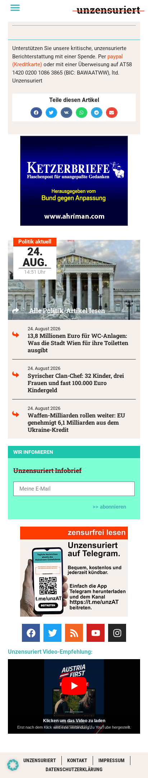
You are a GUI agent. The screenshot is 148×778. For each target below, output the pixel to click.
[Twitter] (52, 633)
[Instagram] (117, 633)
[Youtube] (96, 633)
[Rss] (74, 633)
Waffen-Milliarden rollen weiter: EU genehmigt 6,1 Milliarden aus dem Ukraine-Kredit (76, 422)
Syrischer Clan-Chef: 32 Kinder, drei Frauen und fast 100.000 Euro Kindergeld (76, 383)
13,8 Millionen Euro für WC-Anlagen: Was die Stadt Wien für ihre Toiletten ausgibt (78, 343)
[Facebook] (31, 633)
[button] (15, 7)
